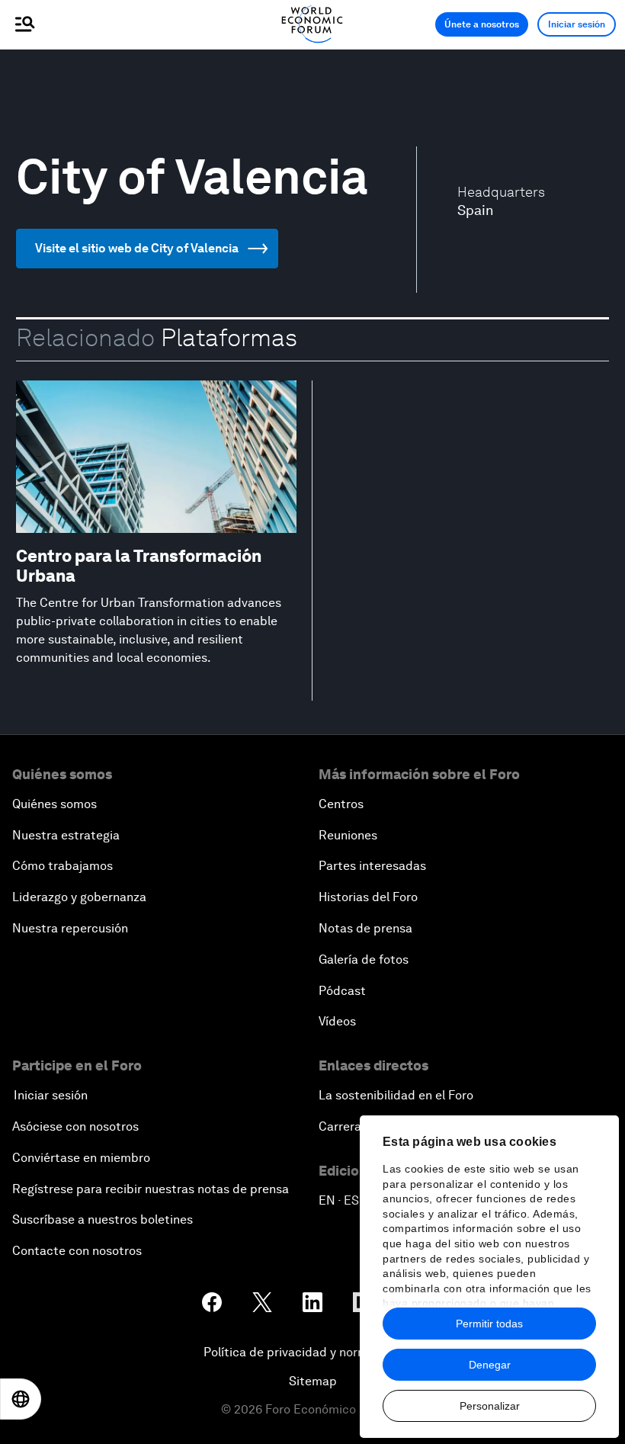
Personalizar (490, 1406)
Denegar (490, 1365)
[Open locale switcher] (20, 1399)
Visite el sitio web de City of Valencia (137, 248)
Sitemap (313, 1381)
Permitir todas (489, 1323)
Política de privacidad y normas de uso (312, 1352)
